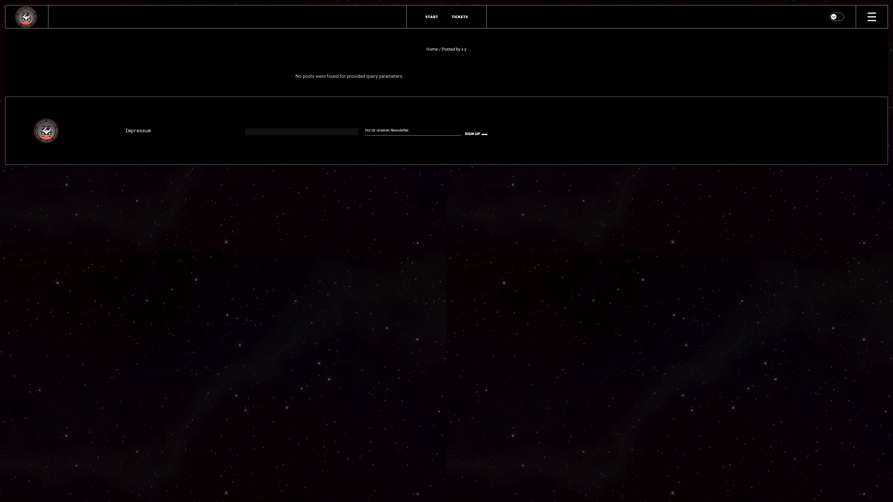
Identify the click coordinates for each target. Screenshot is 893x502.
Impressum (138, 130)
